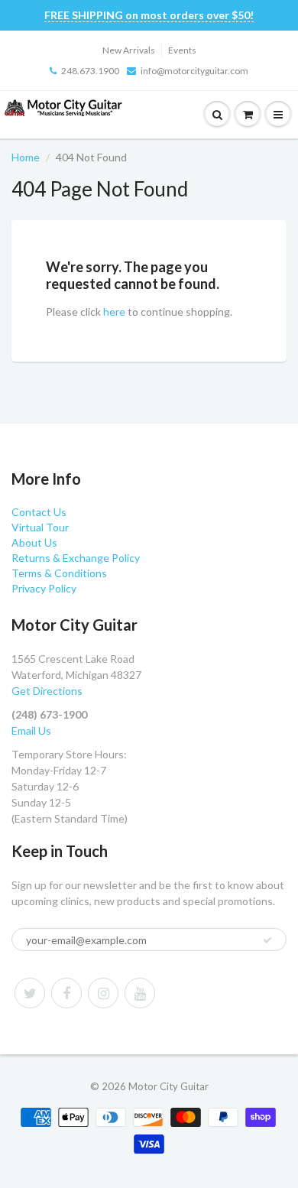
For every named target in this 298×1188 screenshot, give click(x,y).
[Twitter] (30, 993)
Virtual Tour (40, 527)
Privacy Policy (43, 588)
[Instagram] (103, 993)
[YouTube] (140, 993)
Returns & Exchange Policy (75, 557)
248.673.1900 (90, 70)
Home (25, 157)
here (114, 311)
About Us (34, 542)
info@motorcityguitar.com (194, 70)
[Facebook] (66, 993)
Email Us (31, 730)
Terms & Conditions (59, 572)
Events (182, 50)
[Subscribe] (267, 940)
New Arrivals (128, 50)
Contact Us (38, 511)
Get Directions (47, 690)
